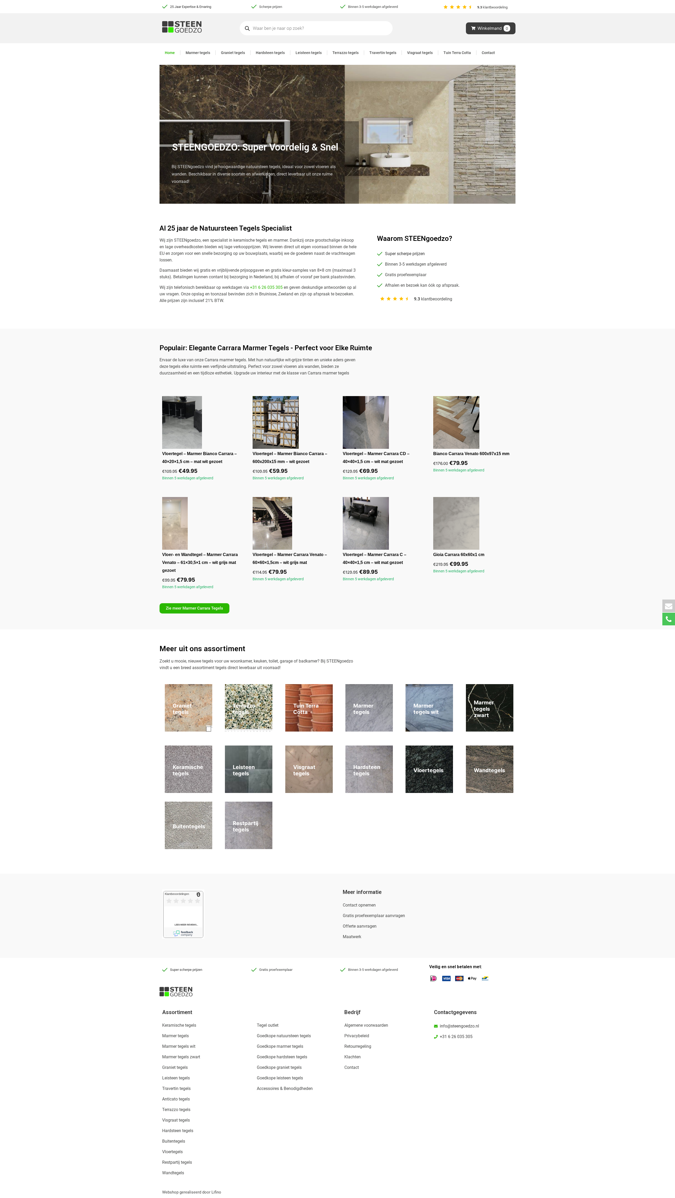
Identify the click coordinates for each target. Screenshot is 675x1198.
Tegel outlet (267, 1025)
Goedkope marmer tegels (280, 1046)
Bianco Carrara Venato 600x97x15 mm (471, 453)
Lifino (216, 1192)
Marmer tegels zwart (181, 1056)
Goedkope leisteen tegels (280, 1077)
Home (170, 53)
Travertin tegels (382, 53)
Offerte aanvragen (360, 926)
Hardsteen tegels (270, 53)
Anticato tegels (176, 1099)
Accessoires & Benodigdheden (285, 1088)
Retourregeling (357, 1046)
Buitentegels (173, 1141)
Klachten (352, 1056)
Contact (488, 53)
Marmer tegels (198, 53)
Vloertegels (172, 1151)
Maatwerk (352, 936)
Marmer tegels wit (178, 1046)
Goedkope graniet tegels (279, 1067)
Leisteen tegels (309, 53)
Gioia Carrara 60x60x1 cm (458, 554)
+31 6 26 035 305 (266, 287)
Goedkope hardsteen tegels (282, 1056)
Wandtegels (173, 1172)
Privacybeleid (356, 1035)
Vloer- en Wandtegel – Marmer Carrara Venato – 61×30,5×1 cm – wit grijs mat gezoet (200, 562)
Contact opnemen (359, 905)
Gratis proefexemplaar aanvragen (374, 915)
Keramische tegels (179, 1025)
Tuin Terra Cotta (457, 53)
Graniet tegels (233, 53)
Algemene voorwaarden (366, 1025)
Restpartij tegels (177, 1162)
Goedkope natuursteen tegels (284, 1035)
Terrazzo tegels (345, 53)
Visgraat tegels (420, 53)
